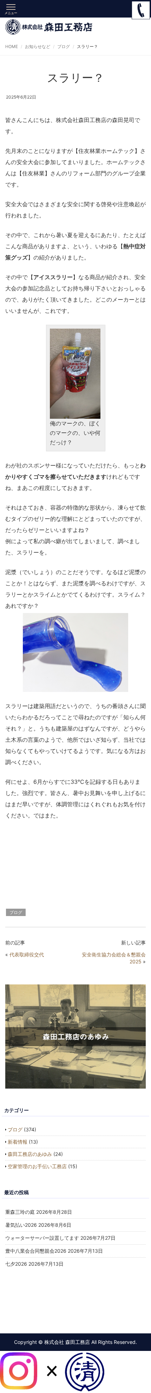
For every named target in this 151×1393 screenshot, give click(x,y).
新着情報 (17, 1142)
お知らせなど (37, 46)
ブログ (63, 46)
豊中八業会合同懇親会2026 (35, 1251)
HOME (11, 46)
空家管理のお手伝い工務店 (37, 1166)
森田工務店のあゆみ (30, 1154)
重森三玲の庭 (20, 1212)
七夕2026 (16, 1264)
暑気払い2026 (21, 1225)
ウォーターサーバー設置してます (42, 1238)
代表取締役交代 (26, 954)
